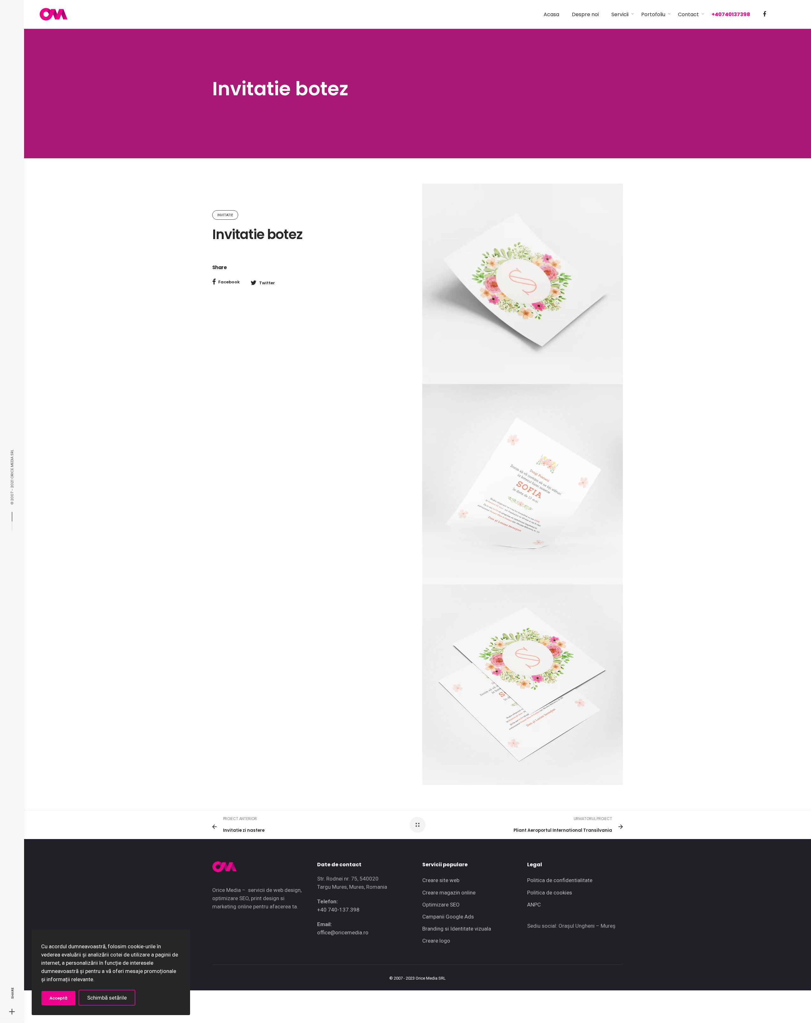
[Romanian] (779, 14)
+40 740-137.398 (338, 909)
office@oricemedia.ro (342, 932)
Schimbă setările (107, 998)
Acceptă (58, 998)
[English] (791, 14)
